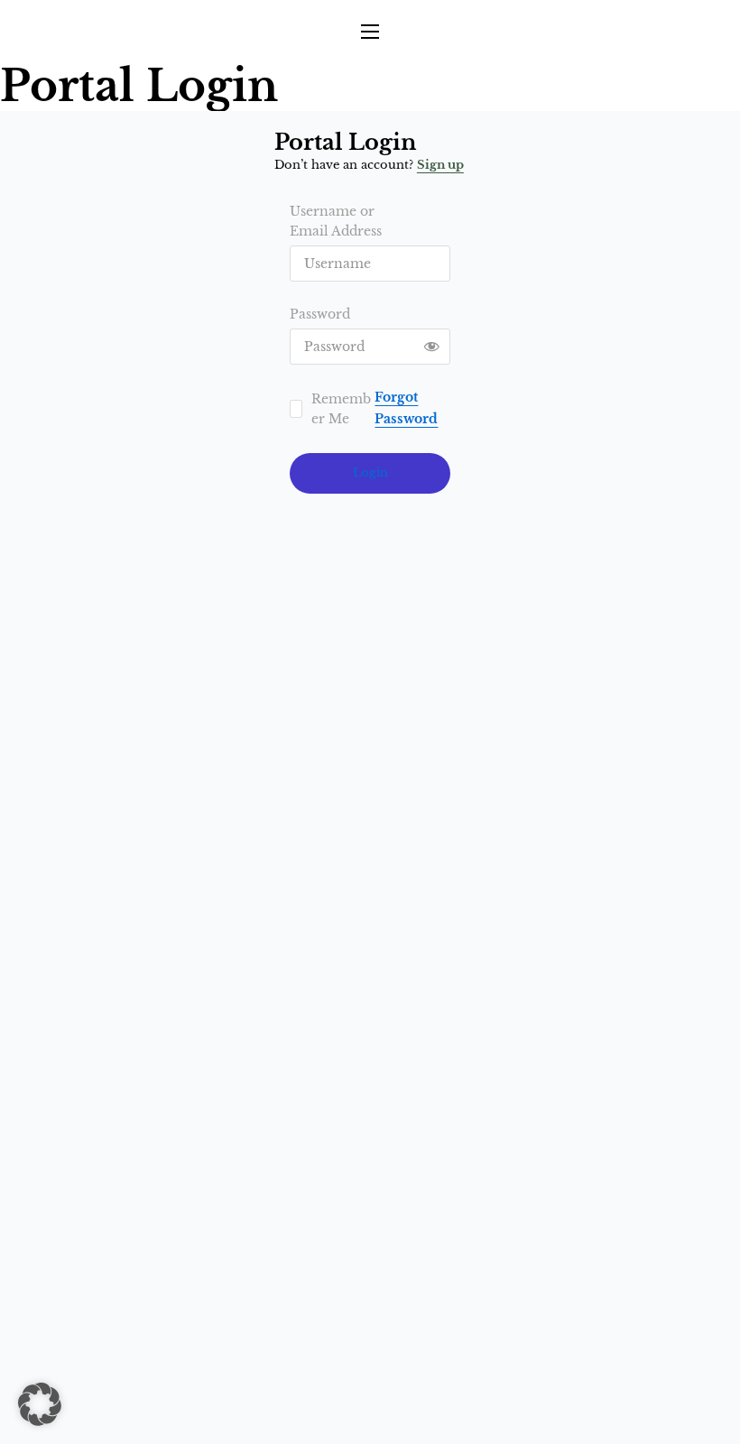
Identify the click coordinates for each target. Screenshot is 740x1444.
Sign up (440, 164)
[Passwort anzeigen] (432, 347)
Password (320, 314)
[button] (39, 1404)
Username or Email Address (336, 221)
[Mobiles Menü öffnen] (370, 31)
